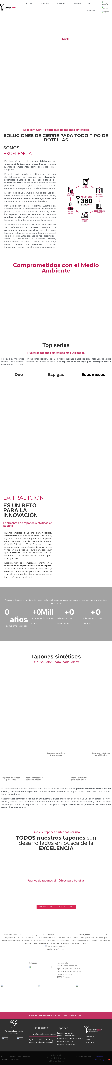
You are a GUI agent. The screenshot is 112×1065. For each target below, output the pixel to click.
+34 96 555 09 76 (42, 1028)
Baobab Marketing (99, 1058)
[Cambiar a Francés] (106, 8)
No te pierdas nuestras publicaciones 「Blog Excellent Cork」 (56, 1015)
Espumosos (93, 374)
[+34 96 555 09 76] (30, 1028)
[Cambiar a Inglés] (105, 11)
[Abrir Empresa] (50, 3)
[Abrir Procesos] (66, 3)
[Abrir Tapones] (33, 3)
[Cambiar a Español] (106, 3)
